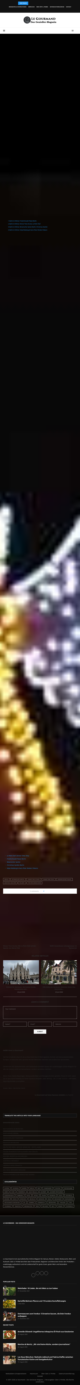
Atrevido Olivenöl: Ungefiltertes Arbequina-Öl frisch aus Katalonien (46, 1331)
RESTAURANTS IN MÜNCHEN (13, 1129)
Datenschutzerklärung (57, 7)
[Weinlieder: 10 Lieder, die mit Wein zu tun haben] (9, 1291)
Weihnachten (28, 1206)
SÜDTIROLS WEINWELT (11, 1161)
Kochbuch (69, 1195)
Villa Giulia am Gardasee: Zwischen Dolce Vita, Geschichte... (59, 988)
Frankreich (21, 1192)
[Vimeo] (46, 10)
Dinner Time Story (48, 879)
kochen (6, 1199)
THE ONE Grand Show (34, 883)
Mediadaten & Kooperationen (17, 7)
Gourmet (43, 1192)
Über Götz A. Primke (42, 7)
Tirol (70, 1202)
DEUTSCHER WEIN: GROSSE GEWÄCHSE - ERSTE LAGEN (22, 1147)
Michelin (32, 1199)
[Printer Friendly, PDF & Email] (13, 873)
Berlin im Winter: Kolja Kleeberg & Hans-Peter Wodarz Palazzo (28, 230)
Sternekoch (41, 1202)
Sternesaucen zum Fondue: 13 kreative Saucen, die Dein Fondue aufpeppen (44, 1315)
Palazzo (21, 883)
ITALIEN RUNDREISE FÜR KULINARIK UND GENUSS (20, 1152)
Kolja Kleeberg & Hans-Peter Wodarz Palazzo (22, 868)
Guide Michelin (9, 1195)
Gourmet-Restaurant (56, 1192)
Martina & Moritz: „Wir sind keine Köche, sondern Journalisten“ (44, 1344)
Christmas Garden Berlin (15, 865)
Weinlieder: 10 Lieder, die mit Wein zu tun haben (38, 1288)
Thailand (62, 1202)
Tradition (18, 1206)
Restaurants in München (12, 1202)
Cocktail (58, 1188)
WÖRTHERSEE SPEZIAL (11, 1133)
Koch (60, 1195)
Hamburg (20, 1195)
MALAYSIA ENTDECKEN (11, 1143)
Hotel (28, 1195)
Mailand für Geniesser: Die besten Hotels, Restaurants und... (21, 988)
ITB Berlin (52, 1195)
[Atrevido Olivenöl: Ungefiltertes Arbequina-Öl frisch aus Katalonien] (9, 1334)
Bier (39, 1188)
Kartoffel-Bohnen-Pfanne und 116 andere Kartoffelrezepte (42, 1301)
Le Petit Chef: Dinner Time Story (18, 856)
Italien (44, 1195)
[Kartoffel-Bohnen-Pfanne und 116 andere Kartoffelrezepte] (9, 1304)
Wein (37, 1206)
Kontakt (68, 7)
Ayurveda (16, 1188)
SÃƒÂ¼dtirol (52, 1202)
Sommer (31, 1202)
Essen (6, 1192)
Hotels (36, 1195)
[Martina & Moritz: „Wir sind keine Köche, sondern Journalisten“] (9, 1347)
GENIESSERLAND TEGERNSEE (13, 1138)
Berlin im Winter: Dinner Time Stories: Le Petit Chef (24, 224)
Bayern (24, 1188)
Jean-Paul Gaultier (10, 883)
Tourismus (7, 1206)
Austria (6, 1188)
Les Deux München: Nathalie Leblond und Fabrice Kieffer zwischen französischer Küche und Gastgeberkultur (45, 1358)
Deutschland (68, 1188)
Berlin (6, 879)
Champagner (47, 1188)
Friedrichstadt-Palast (64, 879)
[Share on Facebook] (46, 891)
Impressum (31, 7)
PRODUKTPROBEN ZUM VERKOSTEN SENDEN (18, 1175)
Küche (15, 1199)
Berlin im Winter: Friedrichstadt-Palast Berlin (23, 221)
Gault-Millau (33, 1192)
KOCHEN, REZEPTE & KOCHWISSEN (15, 1156)
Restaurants (69, 1199)
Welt (53, 1206)
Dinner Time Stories (34, 879)
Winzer (60, 1206)
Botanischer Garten (13, 862)
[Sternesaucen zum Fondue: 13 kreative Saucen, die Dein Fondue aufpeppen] (9, 1317)
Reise (49, 1199)
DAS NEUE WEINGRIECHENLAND (14, 1170)
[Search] (76, 31)
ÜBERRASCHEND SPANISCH (12, 1165)
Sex (24, 1202)
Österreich (69, 1206)
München (23, 1199)
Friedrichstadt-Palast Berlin (16, 859)
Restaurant (58, 1199)
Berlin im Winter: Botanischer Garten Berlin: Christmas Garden (28, 227)
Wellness (45, 1206)
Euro (13, 1192)
